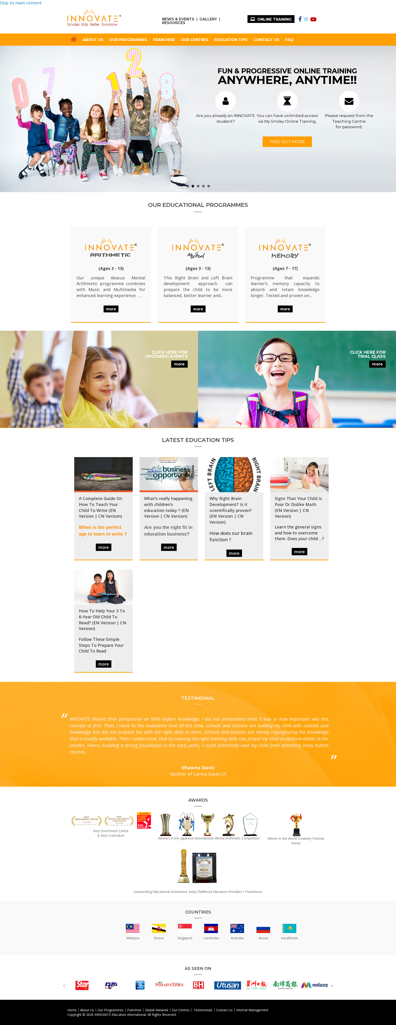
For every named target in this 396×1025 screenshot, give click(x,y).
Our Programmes (128, 40)
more (179, 364)
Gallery (208, 19)
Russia (263, 938)
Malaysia (132, 938)
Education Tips (231, 40)
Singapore (185, 938)
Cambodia (211, 938)
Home (72, 1010)
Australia (237, 938)
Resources (173, 23)
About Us (93, 40)
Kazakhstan (289, 938)
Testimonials (202, 1010)
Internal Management (252, 1010)
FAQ (289, 40)
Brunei (159, 938)
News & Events (178, 19)
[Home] (94, 17)
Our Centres (194, 40)
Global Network (156, 1010)
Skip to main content (21, 3)
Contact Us (266, 40)
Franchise (164, 40)
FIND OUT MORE (287, 141)
